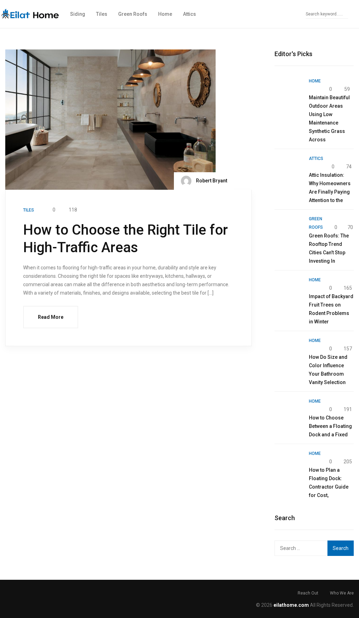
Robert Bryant (211, 180)
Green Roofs (132, 14)
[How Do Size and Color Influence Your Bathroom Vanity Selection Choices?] (288, 349)
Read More (50, 317)
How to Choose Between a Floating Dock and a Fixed (330, 426)
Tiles (101, 14)
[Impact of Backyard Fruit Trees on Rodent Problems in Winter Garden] (288, 289)
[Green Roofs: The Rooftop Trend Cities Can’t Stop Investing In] (288, 228)
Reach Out (308, 593)
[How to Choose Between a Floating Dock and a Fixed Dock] (288, 410)
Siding (77, 14)
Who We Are (342, 593)
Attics (189, 14)
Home (165, 14)
